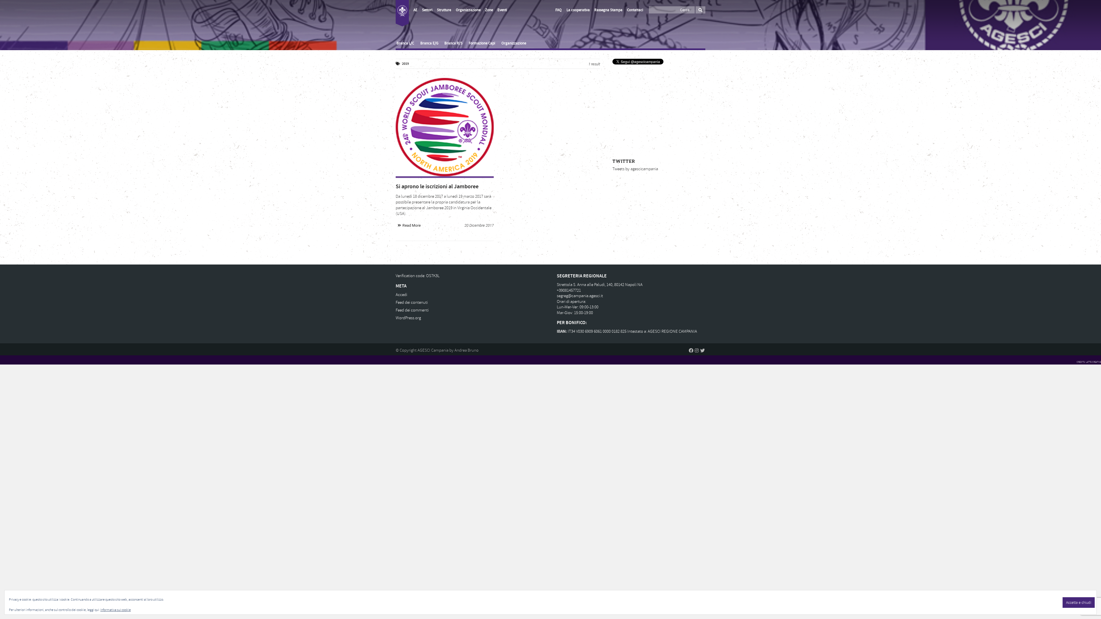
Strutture (444, 10)
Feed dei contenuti (412, 302)
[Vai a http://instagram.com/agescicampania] (697, 350)
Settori (427, 10)
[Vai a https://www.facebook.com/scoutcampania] (691, 350)
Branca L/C (405, 43)
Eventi (502, 10)
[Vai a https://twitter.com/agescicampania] (702, 350)
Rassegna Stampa (608, 10)
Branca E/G (429, 43)
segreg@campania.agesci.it (580, 296)
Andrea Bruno (466, 350)
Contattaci (635, 10)
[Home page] (402, 13)
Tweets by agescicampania (635, 169)
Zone (489, 10)
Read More (412, 225)
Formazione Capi (482, 43)
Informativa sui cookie (115, 610)
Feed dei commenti (412, 310)
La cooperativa (578, 10)
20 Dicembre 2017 (479, 225)
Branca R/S (453, 43)
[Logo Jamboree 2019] (445, 127)
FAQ (558, 10)
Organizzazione (468, 10)
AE (415, 10)
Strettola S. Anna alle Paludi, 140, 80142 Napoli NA (600, 284)
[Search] (700, 9)
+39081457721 (569, 290)
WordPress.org (408, 318)
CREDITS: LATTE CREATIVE (1089, 362)
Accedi (401, 294)
